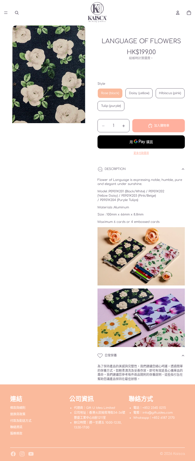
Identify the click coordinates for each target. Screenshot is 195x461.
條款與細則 (17, 408)
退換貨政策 (17, 414)
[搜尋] (16, 12)
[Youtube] (31, 454)
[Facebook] (13, 454)
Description (115, 169)
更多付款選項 (141, 153)
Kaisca (179, 454)
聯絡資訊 (16, 427)
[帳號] (177, 12)
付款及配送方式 (20, 421)
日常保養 (111, 355)
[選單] (6, 13)
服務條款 (16, 433)
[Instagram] (22, 454)
